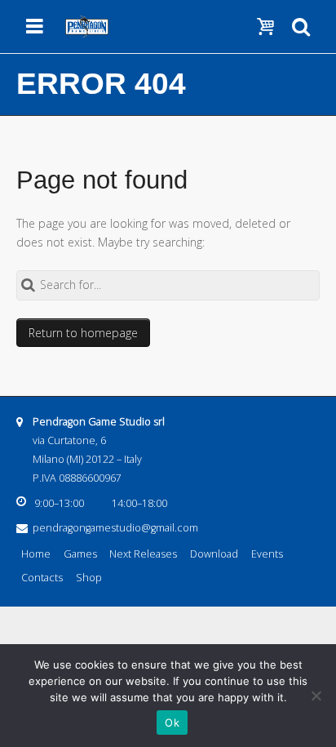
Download (214, 554)
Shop (89, 578)
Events (267, 554)
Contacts (42, 578)
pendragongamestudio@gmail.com (115, 528)
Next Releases (143, 554)
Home (36, 554)
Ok (172, 722)
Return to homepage (83, 332)
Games (80, 554)
